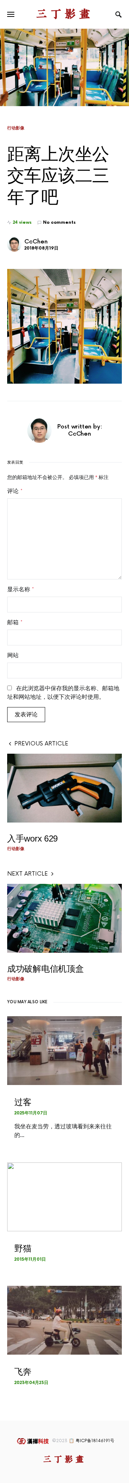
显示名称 (20, 589)
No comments (59, 222)
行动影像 (15, 128)
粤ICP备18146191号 (95, 1441)
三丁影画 (64, 14)
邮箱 (15, 622)
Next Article (27, 873)
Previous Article (41, 743)
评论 (15, 491)
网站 (13, 655)
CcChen (36, 241)
